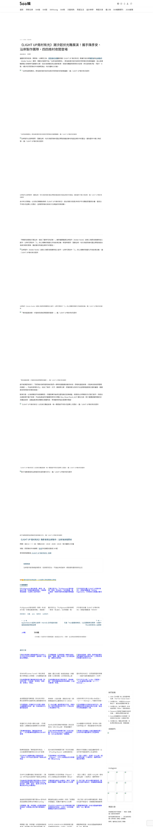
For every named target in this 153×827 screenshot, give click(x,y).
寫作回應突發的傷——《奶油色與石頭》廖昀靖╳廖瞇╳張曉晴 (119, 818)
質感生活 (80, 9)
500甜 (44, 9)
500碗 (62, 9)
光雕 (28, 614)
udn (21, 39)
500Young (54, 9)
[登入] (127, 3)
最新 (21, 9)
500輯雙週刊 (118, 9)
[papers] (124, 3)
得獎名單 (29, 9)
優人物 (108, 9)
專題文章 (99, 9)
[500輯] (25, 3)
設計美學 (90, 9)
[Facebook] (118, 3)
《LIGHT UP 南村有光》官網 (41, 553)
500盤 (37, 9)
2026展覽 (129, 9)
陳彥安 (38, 614)
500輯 (24, 39)
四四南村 (23, 614)
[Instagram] (121, 3)
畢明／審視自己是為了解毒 (116, 821)
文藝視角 (70, 9)
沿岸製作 (45, 614)
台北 (33, 614)
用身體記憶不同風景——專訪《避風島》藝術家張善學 (119, 813)
